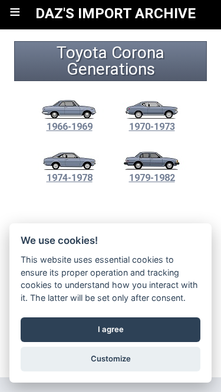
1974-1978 (70, 177)
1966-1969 (70, 126)
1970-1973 (152, 126)
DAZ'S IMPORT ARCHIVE (115, 13)
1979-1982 (152, 177)
